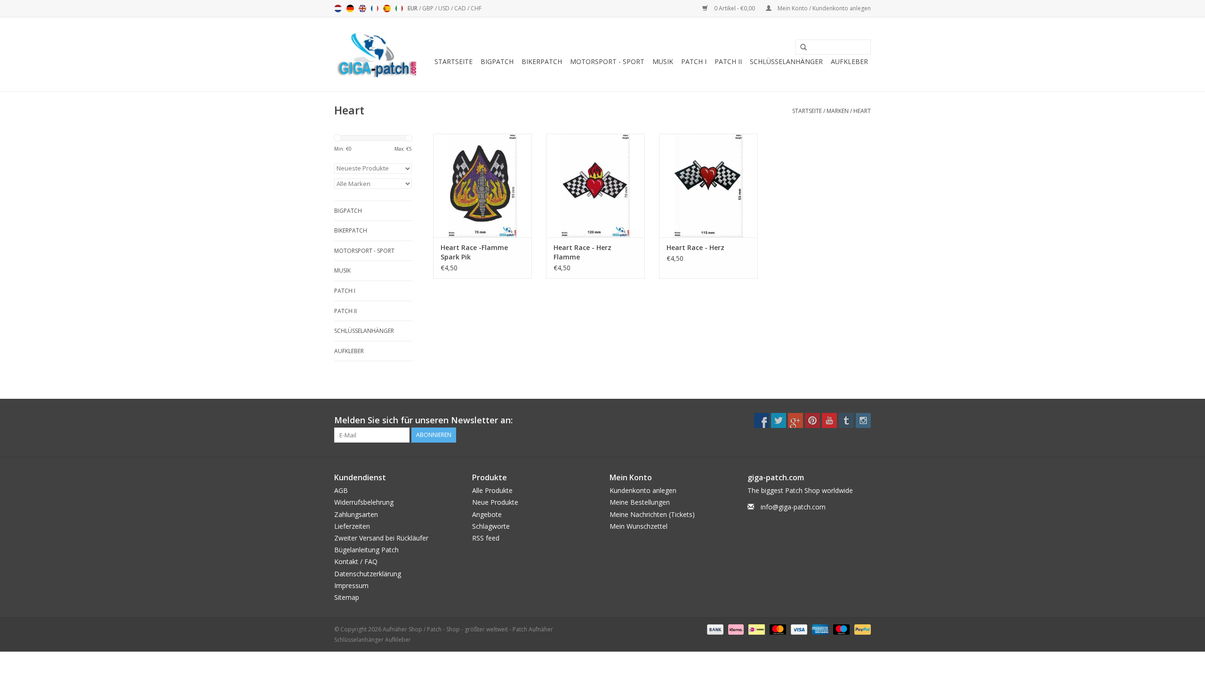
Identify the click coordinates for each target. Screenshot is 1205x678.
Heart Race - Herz (695, 247)
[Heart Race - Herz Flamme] (595, 185)
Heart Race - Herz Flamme (582, 252)
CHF (476, 8)
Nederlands (338, 8)
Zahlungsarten (356, 514)
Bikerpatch (542, 61)
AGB (341, 490)
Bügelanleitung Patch (366, 549)
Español (387, 8)
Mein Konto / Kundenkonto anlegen (823, 8)
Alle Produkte (492, 490)
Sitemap (346, 597)
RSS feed (485, 537)
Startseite (453, 61)
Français (374, 8)
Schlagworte (491, 526)
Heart (862, 111)
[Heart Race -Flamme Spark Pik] (482, 185)
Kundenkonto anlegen (643, 490)
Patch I (694, 61)
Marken (838, 111)
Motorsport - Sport (607, 61)
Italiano (399, 8)
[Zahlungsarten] (714, 629)
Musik (662, 61)
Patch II (728, 61)
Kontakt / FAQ (356, 561)
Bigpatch (497, 61)
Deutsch (350, 8)
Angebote (487, 514)
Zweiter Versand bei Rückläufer (381, 537)
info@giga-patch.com (793, 506)
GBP (428, 8)
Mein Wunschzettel (638, 526)
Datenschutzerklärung (367, 573)
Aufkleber (849, 61)
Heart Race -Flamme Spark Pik (474, 252)
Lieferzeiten (352, 526)
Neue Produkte (495, 502)
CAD (460, 8)
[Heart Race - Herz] (708, 185)
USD (444, 8)
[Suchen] (800, 48)
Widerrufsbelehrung (364, 502)
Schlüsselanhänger (786, 61)
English (362, 8)
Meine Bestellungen (640, 502)
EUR (413, 8)
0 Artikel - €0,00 (734, 8)
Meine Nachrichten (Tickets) (652, 514)
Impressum (351, 585)
